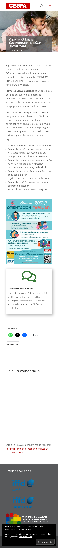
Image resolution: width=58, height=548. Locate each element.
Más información (25, 536)
